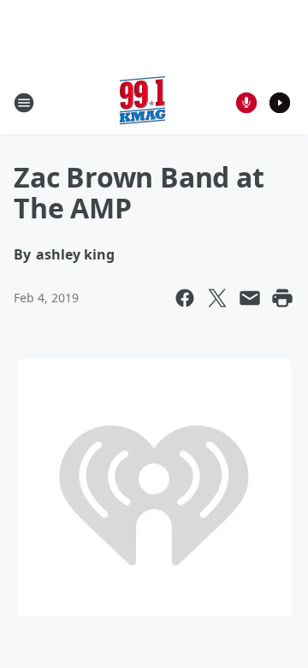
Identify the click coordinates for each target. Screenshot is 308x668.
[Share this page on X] (217, 298)
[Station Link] (142, 102)
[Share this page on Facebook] (185, 298)
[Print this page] (282, 298)
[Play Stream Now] (280, 102)
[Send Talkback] (246, 102)
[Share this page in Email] (250, 298)
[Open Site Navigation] (24, 102)
